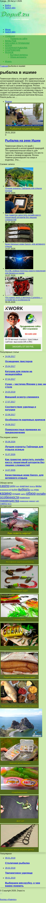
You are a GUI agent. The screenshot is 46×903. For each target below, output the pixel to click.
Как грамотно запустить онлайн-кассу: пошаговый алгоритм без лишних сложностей (23, 217)
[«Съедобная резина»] (19, 794)
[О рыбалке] (15, 25)
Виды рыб (10, 41)
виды (39, 486)
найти (23, 494)
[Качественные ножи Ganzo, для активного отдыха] (19, 242)
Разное (9, 52)
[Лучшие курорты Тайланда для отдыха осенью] (19, 186)
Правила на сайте (18, 39)
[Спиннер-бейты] (19, 621)
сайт (37, 501)
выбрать (24, 489)
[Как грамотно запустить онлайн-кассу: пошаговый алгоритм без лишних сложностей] (19, 213)
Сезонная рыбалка (16, 48)
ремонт (32, 501)
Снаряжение (12, 50)
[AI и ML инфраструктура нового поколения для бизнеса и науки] (19, 268)
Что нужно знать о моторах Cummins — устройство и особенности (23, 298)
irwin (17, 486)
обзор (31, 493)
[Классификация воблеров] (19, 650)
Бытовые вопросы (19, 55)
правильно (25, 498)
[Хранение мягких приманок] (19, 765)
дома (32, 490)
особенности (9, 497)
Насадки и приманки (17, 43)
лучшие (16, 494)
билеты (32, 486)
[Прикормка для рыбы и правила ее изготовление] (19, 707)
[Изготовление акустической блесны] (19, 564)
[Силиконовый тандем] (19, 592)
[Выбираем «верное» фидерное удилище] (19, 851)
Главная (4, 66)
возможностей (5, 490)
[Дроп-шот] (19, 822)
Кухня (8, 45)
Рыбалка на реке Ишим (23, 140)
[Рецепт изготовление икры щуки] (19, 679)
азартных (24, 486)
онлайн (41, 493)
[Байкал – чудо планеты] (21, 736)
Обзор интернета (18, 57)
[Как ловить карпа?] (19, 535)
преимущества (9, 500)
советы (3, 503)
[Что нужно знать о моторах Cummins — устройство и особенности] (19, 295)
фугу (10, 504)
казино (6, 493)
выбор (15, 490)
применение (24, 501)
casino (4, 486)
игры (36, 489)
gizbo (12, 486)
